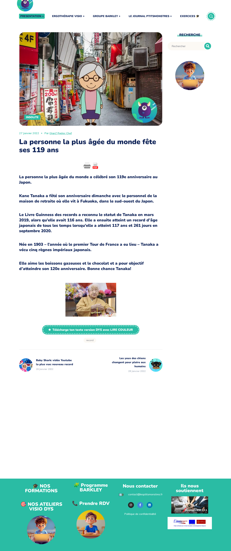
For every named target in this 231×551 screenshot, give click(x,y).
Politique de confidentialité (140, 514)
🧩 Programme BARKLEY (91, 487)
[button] (90, 329)
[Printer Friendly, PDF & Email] (90, 165)
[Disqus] (91, 416)
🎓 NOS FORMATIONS (41, 488)
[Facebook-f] (140, 505)
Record (90, 340)
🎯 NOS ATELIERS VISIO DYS (41, 506)
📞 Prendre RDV (91, 503)
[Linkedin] (150, 505)
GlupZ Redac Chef (60, 133)
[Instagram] (131, 505)
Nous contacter (140, 486)
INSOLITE (32, 117)
